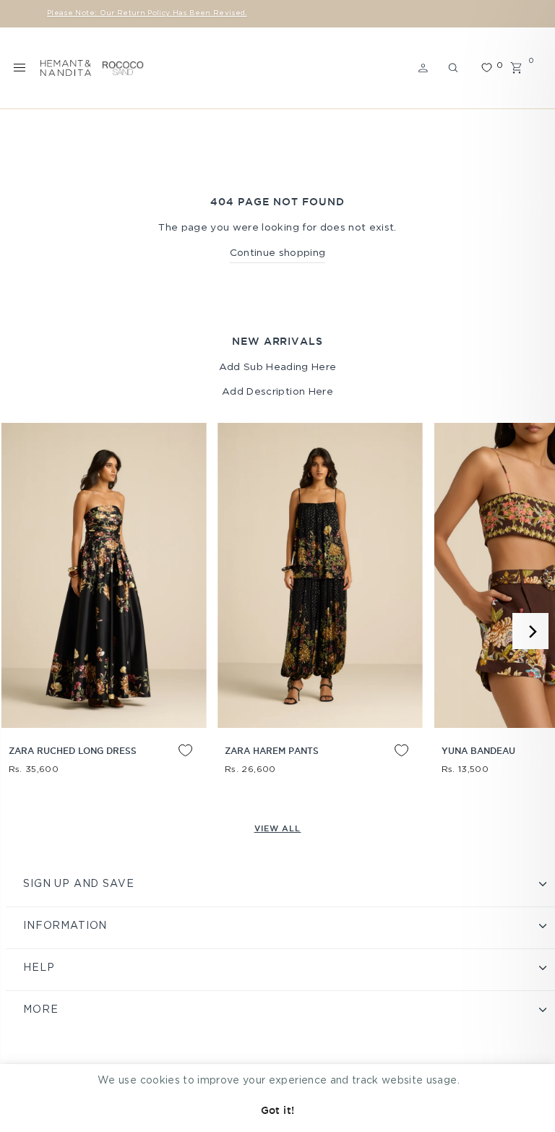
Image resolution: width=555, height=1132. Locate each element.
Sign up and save (78, 884)
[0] (486, 67)
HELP (38, 968)
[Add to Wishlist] (174, 761)
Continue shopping (278, 253)
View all (277, 828)
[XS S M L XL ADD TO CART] (103, 575)
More (40, 1009)
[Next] (530, 631)
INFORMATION (65, 926)
